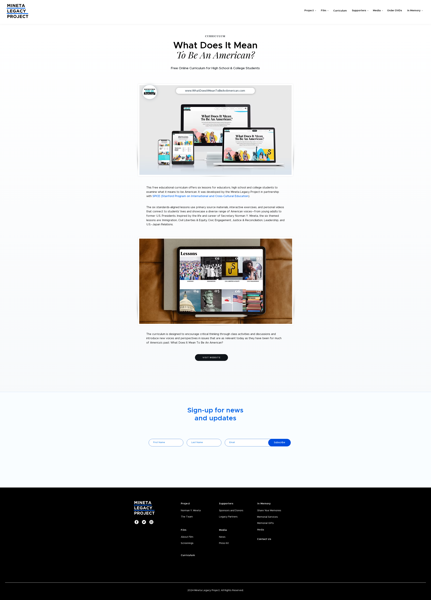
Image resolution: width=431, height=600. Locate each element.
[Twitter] (144, 522)
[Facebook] (137, 522)
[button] (194, 543)
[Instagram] (151, 522)
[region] (309, 11)
